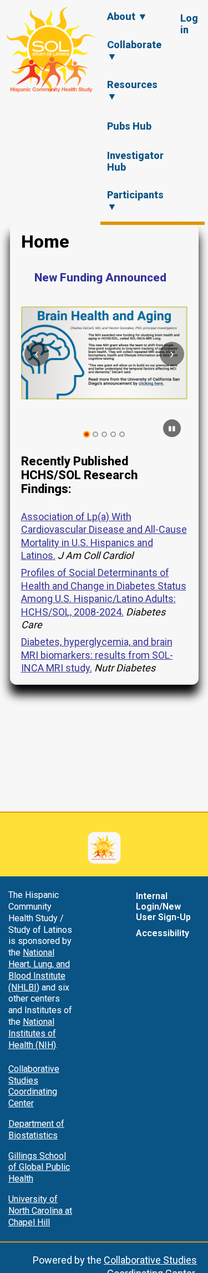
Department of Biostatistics (36, 1129)
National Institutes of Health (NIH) (32, 1033)
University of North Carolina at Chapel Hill (40, 1211)
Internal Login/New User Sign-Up (163, 906)
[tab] (86, 434)
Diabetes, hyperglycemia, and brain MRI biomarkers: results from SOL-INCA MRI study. (97, 655)
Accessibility (162, 933)
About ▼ (127, 16)
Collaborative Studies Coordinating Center (33, 1086)
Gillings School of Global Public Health (39, 1167)
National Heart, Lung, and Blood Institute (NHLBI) (39, 969)
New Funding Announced (100, 277)
